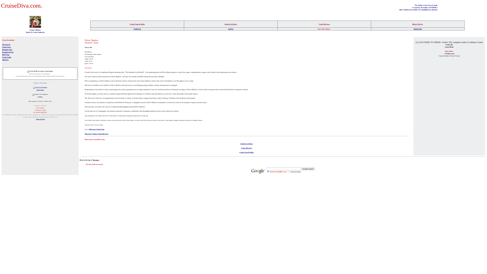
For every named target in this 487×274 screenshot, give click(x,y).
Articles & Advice (246, 144)
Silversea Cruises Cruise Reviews (96, 134)
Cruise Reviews (246, 148)
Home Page (418, 29)
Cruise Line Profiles (246, 152)
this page (96, 160)
